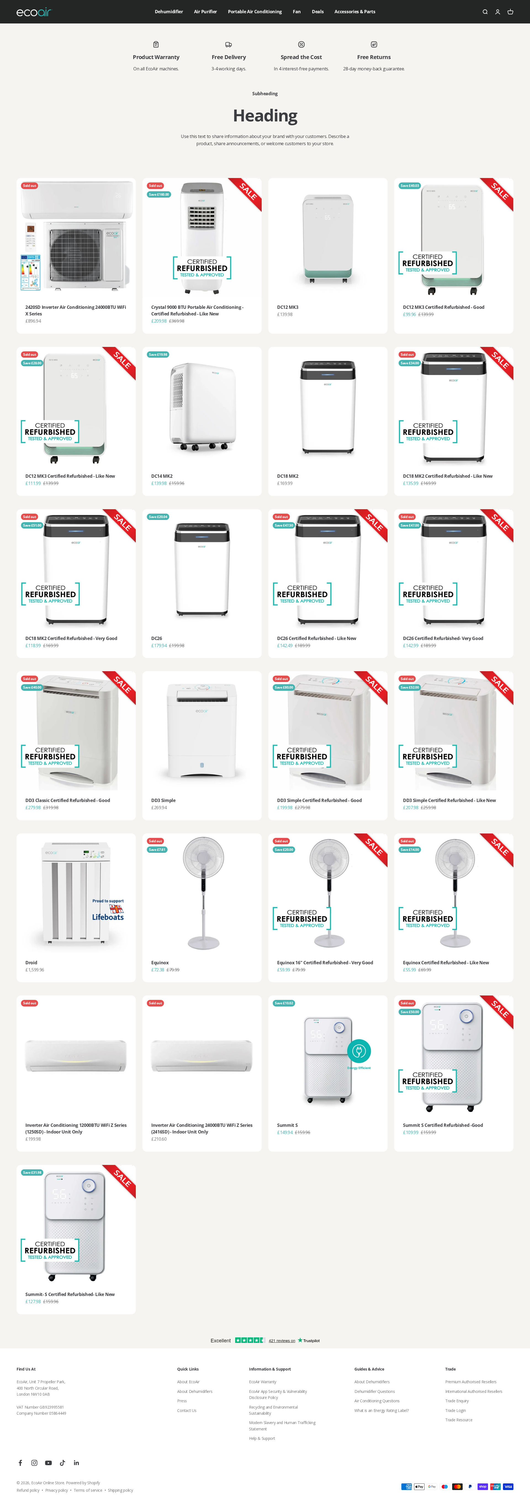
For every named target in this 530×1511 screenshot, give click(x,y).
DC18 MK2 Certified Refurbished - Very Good (71, 638)
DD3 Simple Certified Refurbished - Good (319, 800)
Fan (297, 12)
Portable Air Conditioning (255, 12)
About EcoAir (188, 1381)
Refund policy (28, 1490)
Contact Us (186, 1410)
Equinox (160, 963)
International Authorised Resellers (473, 1391)
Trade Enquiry (457, 1400)
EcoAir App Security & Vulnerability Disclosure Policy (278, 1394)
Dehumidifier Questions (374, 1391)
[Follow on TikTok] (62, 1463)
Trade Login (455, 1410)
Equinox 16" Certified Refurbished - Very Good (325, 963)
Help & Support (262, 1438)
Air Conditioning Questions (377, 1400)
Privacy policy (56, 1490)
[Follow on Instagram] (34, 1463)
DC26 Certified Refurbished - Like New (316, 638)
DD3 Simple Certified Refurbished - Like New (449, 800)
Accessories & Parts (355, 12)
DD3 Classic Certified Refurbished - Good (67, 800)
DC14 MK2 (161, 476)
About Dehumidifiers (194, 1391)
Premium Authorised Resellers (471, 1381)
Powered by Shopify (83, 1482)
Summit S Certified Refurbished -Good (443, 1125)
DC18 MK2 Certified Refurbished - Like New (448, 476)
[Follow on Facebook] (20, 1463)
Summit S (287, 1125)
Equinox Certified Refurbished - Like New (446, 963)
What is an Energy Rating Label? (381, 1410)
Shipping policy (120, 1490)
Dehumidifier (169, 12)
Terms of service (88, 1490)
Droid (31, 963)
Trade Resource (459, 1419)
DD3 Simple (163, 800)
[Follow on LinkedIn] (76, 1463)
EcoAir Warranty (262, 1381)
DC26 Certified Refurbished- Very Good (443, 638)
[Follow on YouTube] (48, 1463)
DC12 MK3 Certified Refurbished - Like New (70, 476)
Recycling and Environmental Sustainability (273, 1410)
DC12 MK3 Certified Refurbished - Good (443, 307)
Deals (318, 12)
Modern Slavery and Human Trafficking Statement (282, 1425)
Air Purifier (205, 12)
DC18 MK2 (287, 476)
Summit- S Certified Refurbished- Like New (70, 1294)
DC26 (156, 638)
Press (182, 1400)
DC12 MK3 (287, 307)
